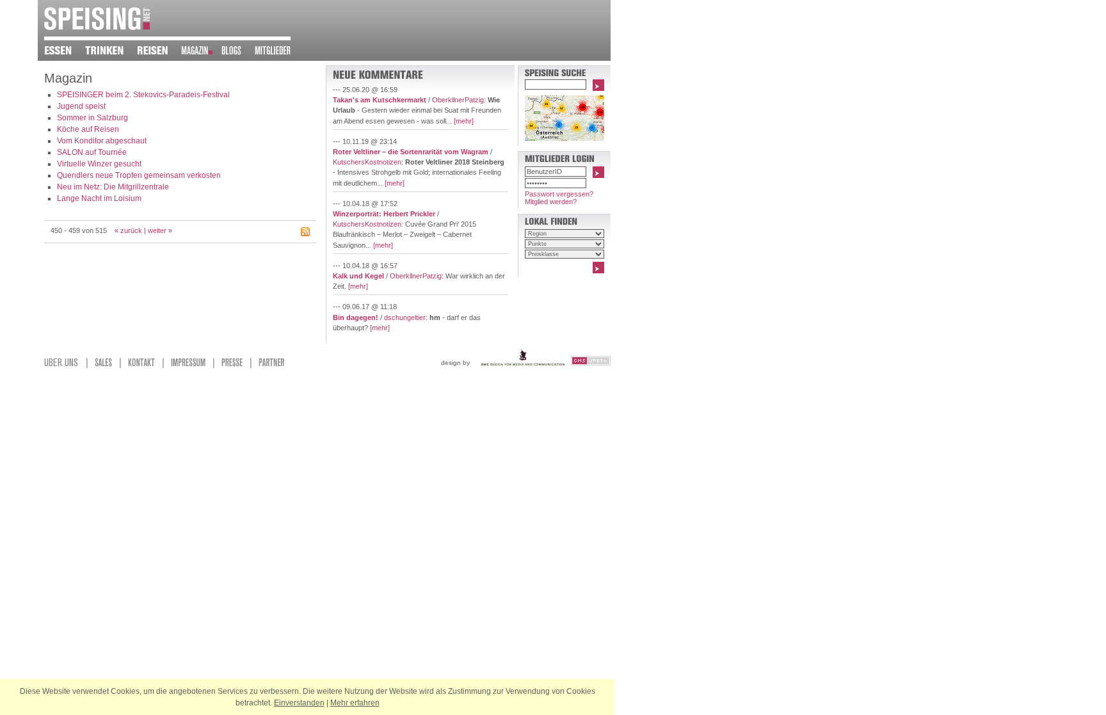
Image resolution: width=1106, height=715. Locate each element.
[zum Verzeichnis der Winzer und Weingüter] (111, 52)
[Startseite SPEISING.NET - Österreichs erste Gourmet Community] (97, 27)
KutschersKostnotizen (367, 162)
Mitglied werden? (551, 201)
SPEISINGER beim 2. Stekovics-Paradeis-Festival (143, 94)
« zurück (128, 230)
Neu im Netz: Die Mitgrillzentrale (113, 186)
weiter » (160, 230)
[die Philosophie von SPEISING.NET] (64, 365)
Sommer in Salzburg (92, 117)
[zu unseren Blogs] (238, 52)
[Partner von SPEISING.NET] (274, 365)
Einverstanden (299, 702)
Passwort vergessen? (559, 194)
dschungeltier (405, 317)
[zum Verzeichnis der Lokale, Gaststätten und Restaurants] (64, 52)
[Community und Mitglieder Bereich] (279, 52)
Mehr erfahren (355, 702)
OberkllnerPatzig (458, 100)
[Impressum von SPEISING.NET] (191, 365)
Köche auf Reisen (88, 129)
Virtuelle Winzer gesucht (99, 163)
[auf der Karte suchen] (564, 138)
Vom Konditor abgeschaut (102, 140)
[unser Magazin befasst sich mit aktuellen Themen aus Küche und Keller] (201, 52)
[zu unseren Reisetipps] (159, 52)
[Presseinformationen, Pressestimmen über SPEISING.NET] (234, 365)
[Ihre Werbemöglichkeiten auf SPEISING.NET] (106, 365)
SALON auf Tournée (92, 152)
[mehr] (464, 121)
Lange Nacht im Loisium (99, 198)
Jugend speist (81, 106)
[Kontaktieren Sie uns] (144, 365)
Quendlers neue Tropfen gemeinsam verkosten (139, 175)
